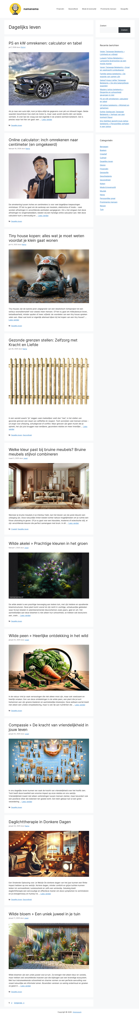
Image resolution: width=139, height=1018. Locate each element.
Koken (102, 184)
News (102, 195)
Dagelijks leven (16, 125)
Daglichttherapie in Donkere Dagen (40, 821)
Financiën (60, 9)
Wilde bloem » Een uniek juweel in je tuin (44, 914)
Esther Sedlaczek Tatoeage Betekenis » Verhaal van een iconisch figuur (112, 114)
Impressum (77, 1012)
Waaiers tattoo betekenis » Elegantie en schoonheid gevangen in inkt (111, 92)
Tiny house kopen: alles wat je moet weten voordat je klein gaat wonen (46, 238)
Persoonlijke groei (107, 198)
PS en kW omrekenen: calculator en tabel (45, 43)
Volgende (19, 1003)
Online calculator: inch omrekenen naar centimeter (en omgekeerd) (43, 142)
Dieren (103, 165)
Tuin (102, 209)
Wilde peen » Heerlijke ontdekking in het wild (48, 635)
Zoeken (103, 26)
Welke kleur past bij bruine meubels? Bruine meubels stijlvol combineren (47, 451)
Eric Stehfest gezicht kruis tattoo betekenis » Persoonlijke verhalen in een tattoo (114, 124)
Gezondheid (73, 9)
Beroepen (104, 147)
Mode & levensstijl (89, 9)
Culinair (103, 158)
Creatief (14, 529)
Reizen (103, 206)
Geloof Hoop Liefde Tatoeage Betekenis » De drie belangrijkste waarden (114, 83)
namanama (31, 9)
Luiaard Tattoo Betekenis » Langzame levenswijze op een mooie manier (113, 61)
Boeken (103, 150)
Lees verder (47, 119)
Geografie (124, 9)
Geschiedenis (106, 176)
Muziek (103, 191)
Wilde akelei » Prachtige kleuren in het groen (48, 543)
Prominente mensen (108, 9)
